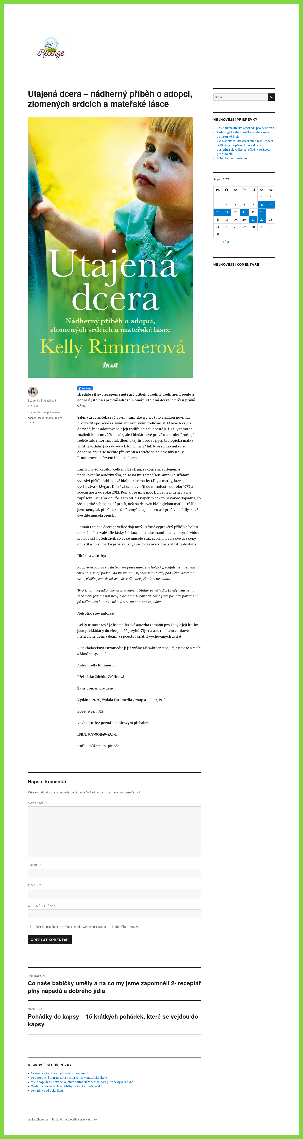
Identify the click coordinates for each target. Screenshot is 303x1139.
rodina (58, 418)
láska (41, 418)
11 (226, 212)
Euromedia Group (38, 412)
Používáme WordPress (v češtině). (74, 1119)
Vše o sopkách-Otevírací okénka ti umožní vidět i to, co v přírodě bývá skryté (82, 1082)
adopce (32, 418)
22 (261, 219)
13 (244, 212)
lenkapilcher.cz (38, 1119)
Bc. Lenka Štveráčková (42, 400)
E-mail (34, 885)
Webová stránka (42, 906)
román (31, 422)
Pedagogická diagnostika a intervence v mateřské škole (69, 1078)
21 (253, 219)
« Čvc (225, 242)
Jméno (34, 865)
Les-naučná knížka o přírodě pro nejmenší (60, 1073)
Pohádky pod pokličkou (47, 1090)
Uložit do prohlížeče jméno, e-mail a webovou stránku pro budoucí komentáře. (86, 927)
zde (116, 746)
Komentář (37, 803)
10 (217, 212)
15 (261, 212)
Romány (55, 412)
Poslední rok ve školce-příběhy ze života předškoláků (66, 1086)
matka (50, 418)
